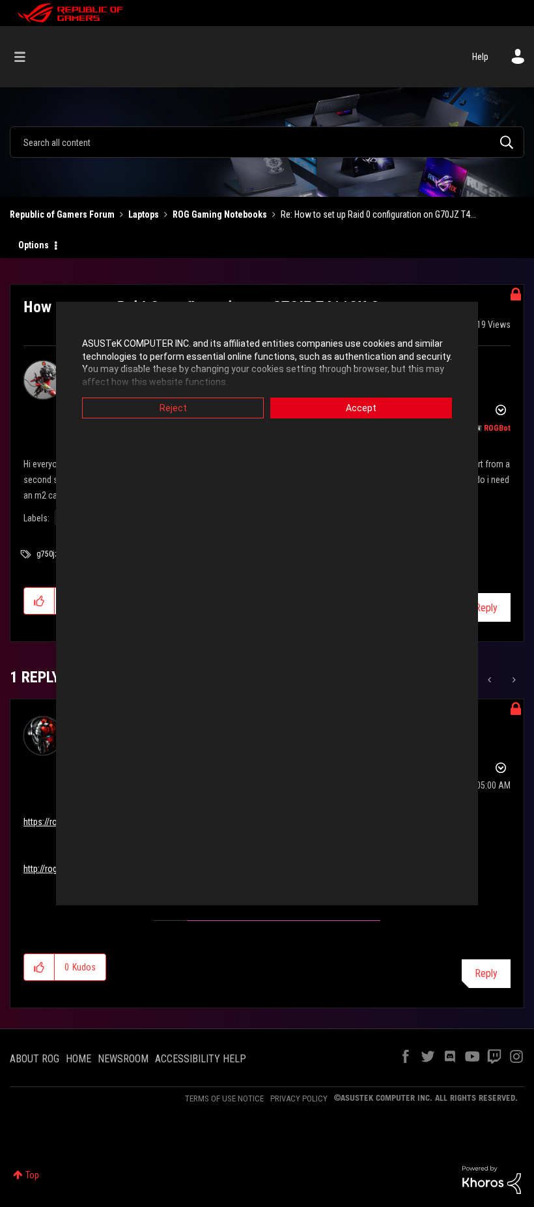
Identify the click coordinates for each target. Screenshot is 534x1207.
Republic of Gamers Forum (62, 214)
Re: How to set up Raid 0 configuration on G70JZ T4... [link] (378, 214)
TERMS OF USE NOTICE (224, 1098)
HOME (78, 1059)
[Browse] (26, 56)
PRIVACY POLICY (299, 1098)
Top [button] (32, 1175)
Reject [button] (173, 408)
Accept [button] (361, 408)
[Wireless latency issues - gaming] (512, 679)
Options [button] (33, 245)
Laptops (143, 214)
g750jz (47, 554)
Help (480, 56)
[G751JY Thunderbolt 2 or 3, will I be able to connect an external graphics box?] (490, 679)
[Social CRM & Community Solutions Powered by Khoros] (491, 1179)
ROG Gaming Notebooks (220, 214)
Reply (486, 608)
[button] (39, 601)
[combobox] (267, 142)
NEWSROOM (123, 1059)
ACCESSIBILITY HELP (200, 1059)
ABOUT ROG (34, 1059)
